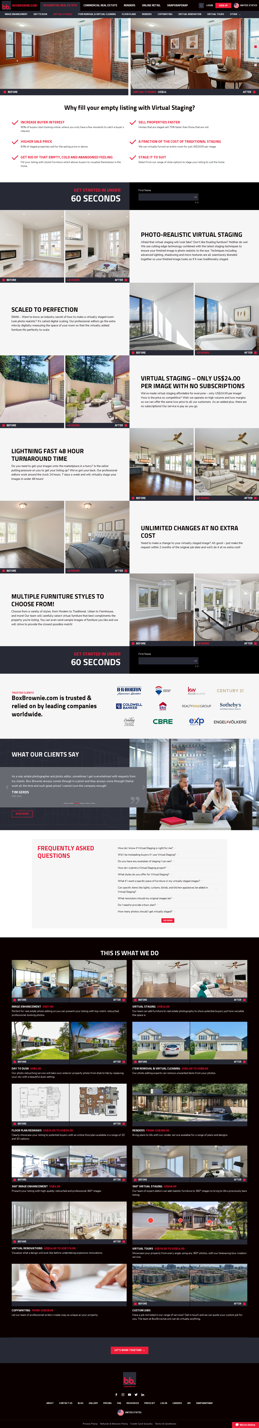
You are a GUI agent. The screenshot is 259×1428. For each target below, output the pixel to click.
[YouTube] (129, 1411)
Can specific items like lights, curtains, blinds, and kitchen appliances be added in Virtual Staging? (163, 906)
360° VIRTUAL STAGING (147, 1203)
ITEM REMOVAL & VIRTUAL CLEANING (97, 14)
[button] (201, 5)
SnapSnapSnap (204, 1420)
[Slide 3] (76, 819)
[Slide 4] (82, 819)
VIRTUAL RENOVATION (189, 14)
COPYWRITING (165, 14)
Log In (163, 1420)
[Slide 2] (71, 819)
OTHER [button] (234, 14)
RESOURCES (133, 1420)
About (50, 1420)
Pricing (107, 1420)
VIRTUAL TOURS (215, 14)
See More (167, 937)
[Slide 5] (87, 819)
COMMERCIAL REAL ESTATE (100, 5)
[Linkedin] (142, 1411)
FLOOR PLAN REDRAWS (27, 1146)
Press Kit (149, 1420)
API (189, 1420)
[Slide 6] (93, 819)
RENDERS (147, 14)
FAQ (119, 1420)
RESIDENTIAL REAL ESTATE (60, 5)
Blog (80, 1420)
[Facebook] (116, 1411)
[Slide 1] (255, 39)
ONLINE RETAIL (151, 5)
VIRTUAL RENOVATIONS (27, 1264)
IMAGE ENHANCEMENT (16, 14)
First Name (144, 190)
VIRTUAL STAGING (62, 14)
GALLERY (93, 1420)
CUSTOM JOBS (141, 1327)
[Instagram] (122, 1411)
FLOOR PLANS (129, 14)
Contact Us (65, 1420)
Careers (177, 1420)
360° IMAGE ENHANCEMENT (30, 1203)
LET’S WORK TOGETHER (128, 1367)
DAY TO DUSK (40, 14)
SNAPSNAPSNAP (177, 5)
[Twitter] (136, 1411)
